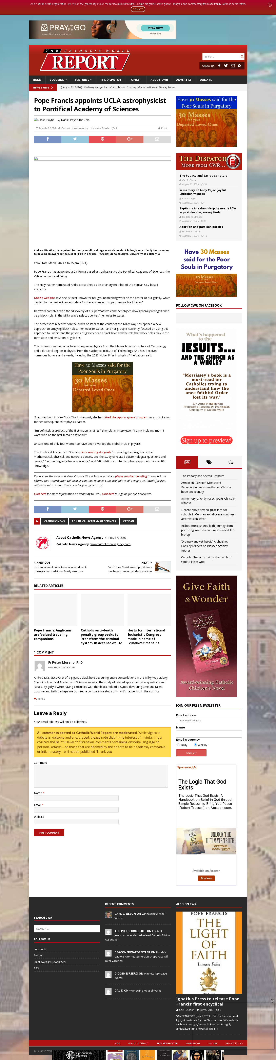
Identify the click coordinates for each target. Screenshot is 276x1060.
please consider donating (131, 476)
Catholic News (54, 521)
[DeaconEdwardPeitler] (108, 954)
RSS (36, 968)
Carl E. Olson (189, 180)
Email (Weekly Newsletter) (49, 962)
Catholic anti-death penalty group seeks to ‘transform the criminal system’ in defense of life (101, 636)
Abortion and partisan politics (201, 227)
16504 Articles (117, 538)
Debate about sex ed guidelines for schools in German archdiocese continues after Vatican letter (208, 514)
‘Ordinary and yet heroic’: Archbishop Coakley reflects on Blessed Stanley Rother (205, 546)
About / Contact (138, 1043)
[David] (108, 992)
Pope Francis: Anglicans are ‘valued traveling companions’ (53, 634)
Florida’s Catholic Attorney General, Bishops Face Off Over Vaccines (136, 956)
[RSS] (240, 66)
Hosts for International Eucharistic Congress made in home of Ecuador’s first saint (146, 636)
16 (205, 235)
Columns (57, 80)
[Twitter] (226, 66)
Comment (40, 763)
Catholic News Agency (74, 128)
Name (38, 793)
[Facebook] (219, 66)
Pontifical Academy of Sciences (94, 521)
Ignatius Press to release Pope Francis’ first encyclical (207, 1001)
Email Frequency (188, 739)
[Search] (242, 56)
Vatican (128, 521)
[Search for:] (221, 56)
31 (205, 184)
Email (38, 805)
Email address (186, 715)
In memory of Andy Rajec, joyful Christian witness (202, 192)
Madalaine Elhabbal (192, 216)
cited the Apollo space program (126, 417)
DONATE (138, 9)
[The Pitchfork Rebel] (108, 933)
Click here (40, 494)
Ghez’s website (44, 298)
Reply (41, 699)
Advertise (184, 80)
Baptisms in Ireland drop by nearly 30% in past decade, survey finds (207, 210)
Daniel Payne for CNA (75, 120)
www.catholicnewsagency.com (111, 544)
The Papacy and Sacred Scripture (203, 175)
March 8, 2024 (47, 128)
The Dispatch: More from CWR (209, 161)
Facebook (40, 949)
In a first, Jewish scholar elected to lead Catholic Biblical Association (137, 935)
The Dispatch (110, 80)
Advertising (193, 1043)
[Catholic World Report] (138, 73)
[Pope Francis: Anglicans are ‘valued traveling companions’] (55, 610)
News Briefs (41, 87)
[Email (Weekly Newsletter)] (233, 66)
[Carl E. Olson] (108, 916)
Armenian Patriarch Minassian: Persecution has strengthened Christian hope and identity (207, 487)
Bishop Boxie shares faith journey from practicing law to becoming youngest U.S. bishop (208, 530)
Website (39, 817)
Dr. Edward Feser (191, 231)
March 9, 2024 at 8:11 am (61, 667)
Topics (134, 80)
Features (82, 80)
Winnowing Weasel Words (145, 990)
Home (37, 80)
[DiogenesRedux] (108, 975)
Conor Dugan (189, 198)
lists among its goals (96, 452)
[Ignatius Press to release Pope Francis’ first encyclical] (209, 953)
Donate (206, 80)
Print (164, 128)
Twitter (38, 955)
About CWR (159, 80)
